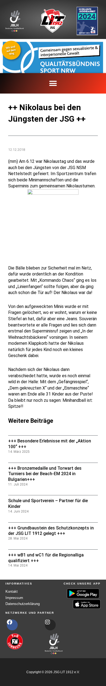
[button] (53, 83)
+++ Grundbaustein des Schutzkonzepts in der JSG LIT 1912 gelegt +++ (51, 530)
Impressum (14, 598)
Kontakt (11, 591)
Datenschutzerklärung (22, 604)
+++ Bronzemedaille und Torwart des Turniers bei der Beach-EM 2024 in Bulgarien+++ (45, 474)
